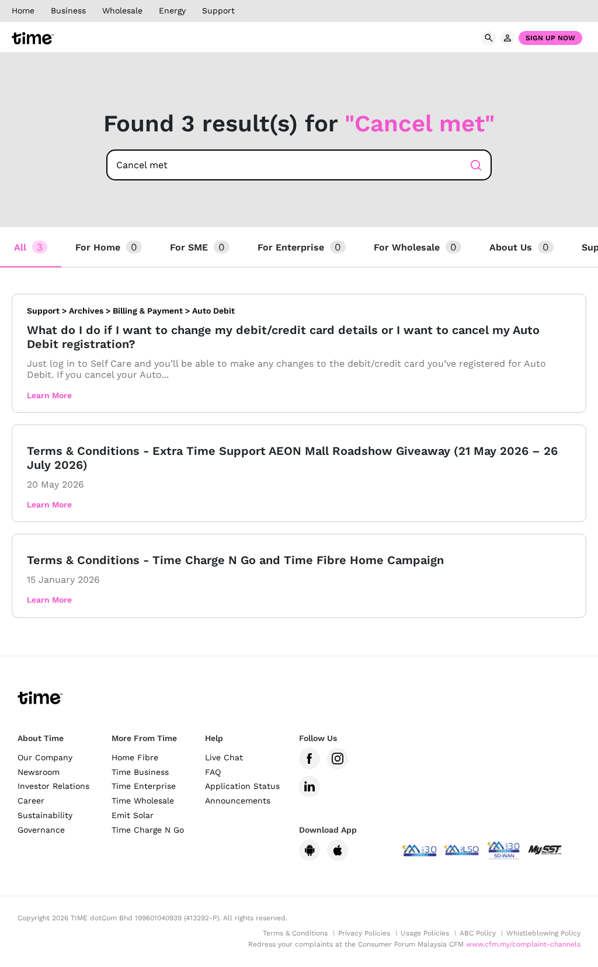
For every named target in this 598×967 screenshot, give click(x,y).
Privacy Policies (364, 933)
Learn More (49, 395)
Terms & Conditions (295, 933)
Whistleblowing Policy (543, 933)
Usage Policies (425, 933)
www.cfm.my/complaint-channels (523, 944)
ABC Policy (478, 933)
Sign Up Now (550, 38)
